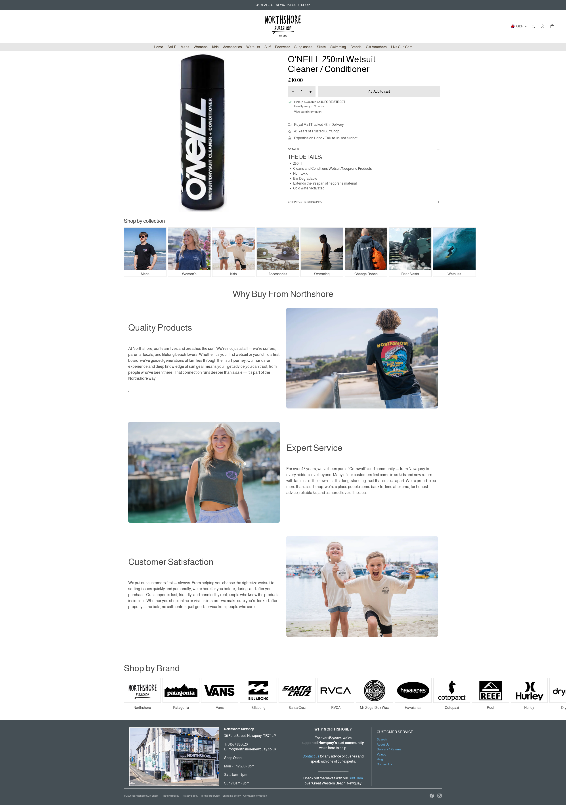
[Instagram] (439, 795)
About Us (383, 744)
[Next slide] (437, 695)
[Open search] (533, 26)
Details (293, 149)
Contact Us (384, 764)
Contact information (255, 795)
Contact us (310, 756)
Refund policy (171, 795)
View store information (307, 111)
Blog (380, 759)
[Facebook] (431, 795)
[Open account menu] (542, 26)
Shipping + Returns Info (305, 202)
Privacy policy (190, 795)
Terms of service (210, 795)
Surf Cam (356, 778)
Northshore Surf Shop (145, 795)
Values (381, 754)
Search (382, 739)
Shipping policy (231, 795)
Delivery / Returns (389, 749)
